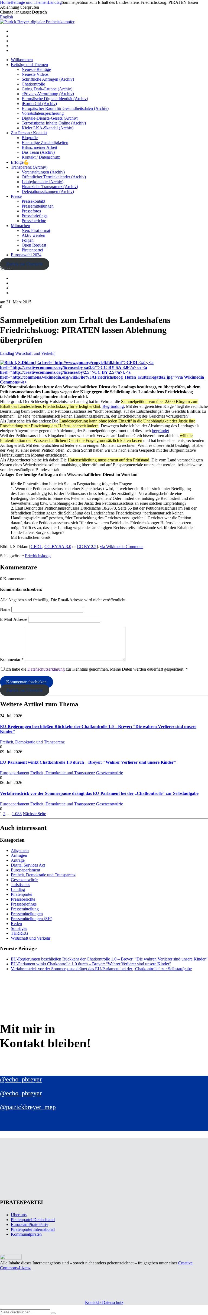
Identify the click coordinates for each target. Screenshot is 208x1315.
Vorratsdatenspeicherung (43, 113)
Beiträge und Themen (29, 64)
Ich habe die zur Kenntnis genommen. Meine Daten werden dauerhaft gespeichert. (96, 669)
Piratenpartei (32, 250)
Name (5, 609)
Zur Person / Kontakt (29, 132)
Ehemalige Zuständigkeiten (45, 142)
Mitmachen (20, 225)
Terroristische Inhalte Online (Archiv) (54, 123)
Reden (16, 923)
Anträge (18, 860)
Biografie (30, 137)
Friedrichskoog (38, 555)
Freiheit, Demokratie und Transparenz (32, 742)
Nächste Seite (34, 813)
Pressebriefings (34, 216)
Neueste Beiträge (36, 69)
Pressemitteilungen (38, 206)
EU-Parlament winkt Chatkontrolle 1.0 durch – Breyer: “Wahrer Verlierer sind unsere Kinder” (88, 762)
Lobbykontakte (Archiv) (42, 181)
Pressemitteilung (25, 909)
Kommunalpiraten (26, 1234)
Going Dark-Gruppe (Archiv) (47, 89)
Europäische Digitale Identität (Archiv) (55, 98)
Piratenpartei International (33, 1229)
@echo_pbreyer (21, 1079)
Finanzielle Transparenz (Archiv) (50, 186)
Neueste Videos (35, 74)
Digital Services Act (28, 865)
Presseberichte (34, 220)
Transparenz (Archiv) (29, 167)
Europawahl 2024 (26, 254)
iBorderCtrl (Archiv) (39, 103)
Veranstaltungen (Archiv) (43, 172)
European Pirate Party (29, 1224)
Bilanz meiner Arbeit (39, 147)
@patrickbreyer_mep (28, 1106)
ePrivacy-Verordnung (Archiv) (48, 93)
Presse (16, 196)
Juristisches (20, 884)
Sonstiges (19, 928)
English (6, 17)
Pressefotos (31, 211)
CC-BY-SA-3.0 (57, 546)
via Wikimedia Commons (121, 546)
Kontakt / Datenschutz (41, 157)
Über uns (19, 1214)
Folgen (28, 240)
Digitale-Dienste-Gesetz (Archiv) (50, 118)
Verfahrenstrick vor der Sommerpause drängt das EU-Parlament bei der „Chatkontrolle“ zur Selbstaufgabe (99, 793)
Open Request (34, 245)
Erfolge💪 (20, 162)
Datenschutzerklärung (46, 669)
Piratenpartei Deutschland (33, 1219)
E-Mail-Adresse (13, 619)
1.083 (17, 813)
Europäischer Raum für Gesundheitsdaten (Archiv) (65, 108)
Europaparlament (14, 772)
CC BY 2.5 (86, 546)
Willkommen (22, 59)
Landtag (7, 353)
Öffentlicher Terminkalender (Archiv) (54, 177)
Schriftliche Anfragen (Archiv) (48, 79)
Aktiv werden (33, 235)
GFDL (36, 546)
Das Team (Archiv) (38, 152)
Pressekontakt (33, 201)
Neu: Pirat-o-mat (36, 230)
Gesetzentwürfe (109, 772)
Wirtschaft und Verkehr (35, 353)
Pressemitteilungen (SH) (31, 918)
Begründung (113, 406)
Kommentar (12, 659)
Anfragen (19, 855)
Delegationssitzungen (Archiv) (48, 191)
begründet (160, 430)
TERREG (19, 933)
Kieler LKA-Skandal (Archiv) (47, 128)
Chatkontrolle (33, 84)
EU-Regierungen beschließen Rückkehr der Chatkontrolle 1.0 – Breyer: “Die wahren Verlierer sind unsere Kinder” (109, 959)
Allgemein (20, 850)
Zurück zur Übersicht (24, 264)
